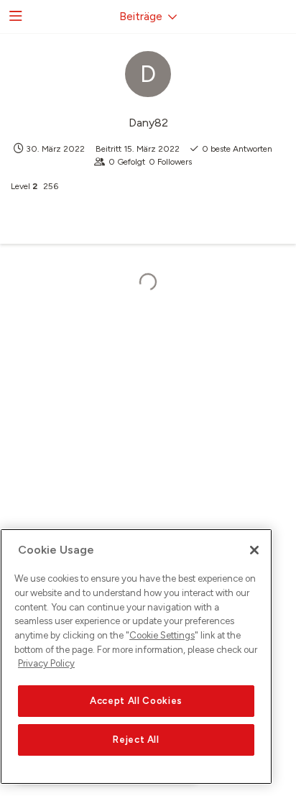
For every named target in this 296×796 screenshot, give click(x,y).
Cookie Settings (162, 635)
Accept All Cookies (136, 700)
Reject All (136, 739)
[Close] (254, 550)
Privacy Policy (46, 663)
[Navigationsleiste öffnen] (14, 16)
